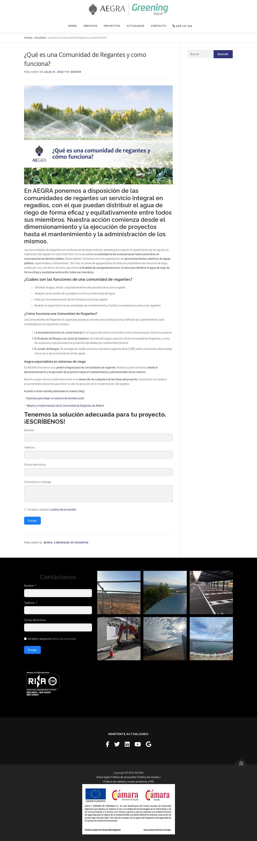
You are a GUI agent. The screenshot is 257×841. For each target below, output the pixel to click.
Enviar (32, 521)
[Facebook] (107, 744)
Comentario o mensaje (37, 481)
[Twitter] (117, 744)
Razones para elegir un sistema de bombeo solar (55, 398)
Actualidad (135, 25)
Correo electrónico (35, 464)
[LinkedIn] (127, 744)
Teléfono (29, 447)
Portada (28, 37)
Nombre (29, 430)
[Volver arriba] (241, 764)
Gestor (76, 72)
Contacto (158, 25)
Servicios (90, 25)
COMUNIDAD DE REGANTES (71, 542)
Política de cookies (149, 777)
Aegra (72, 25)
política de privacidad (63, 509)
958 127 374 (183, 25)
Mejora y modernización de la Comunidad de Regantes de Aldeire (65, 405)
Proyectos (112, 25)
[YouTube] (138, 744)
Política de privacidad (123, 777)
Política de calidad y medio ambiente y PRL (129, 781)
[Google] (148, 744)
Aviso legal (103, 777)
